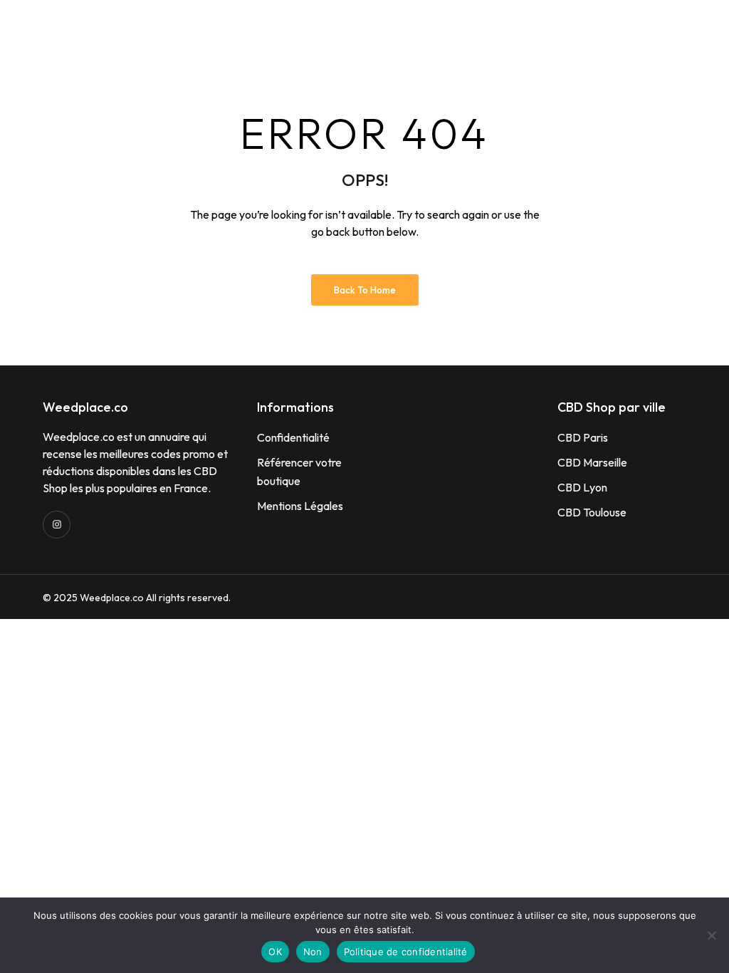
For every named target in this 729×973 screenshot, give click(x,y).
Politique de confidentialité (406, 951)
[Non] (711, 935)
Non (312, 951)
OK (275, 951)
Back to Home (365, 290)
